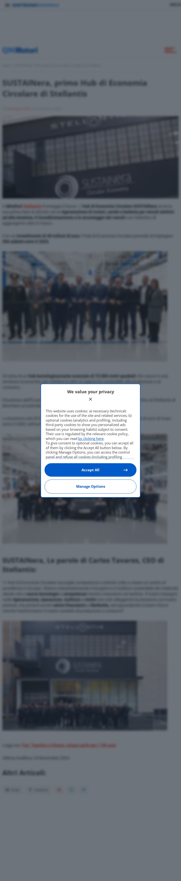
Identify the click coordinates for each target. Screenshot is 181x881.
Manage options (90, 486)
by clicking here (90, 438)
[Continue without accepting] (90, 399)
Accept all (90, 469)
